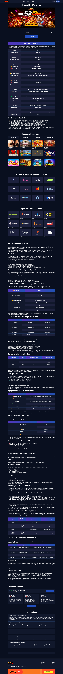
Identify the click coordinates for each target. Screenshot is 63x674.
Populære (12, 137)
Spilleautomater (48, 137)
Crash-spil (37, 137)
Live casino (25, 137)
